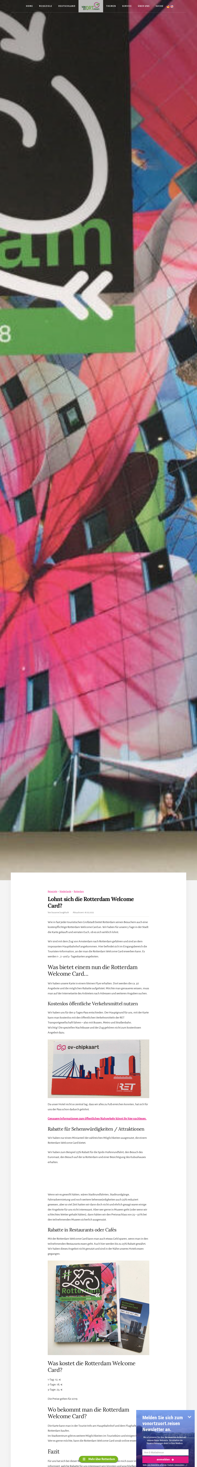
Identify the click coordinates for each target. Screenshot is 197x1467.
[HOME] (90, 6)
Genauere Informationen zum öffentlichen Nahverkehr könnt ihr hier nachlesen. (97, 1118)
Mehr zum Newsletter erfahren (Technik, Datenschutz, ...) (165, 1465)
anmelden (163, 1459)
